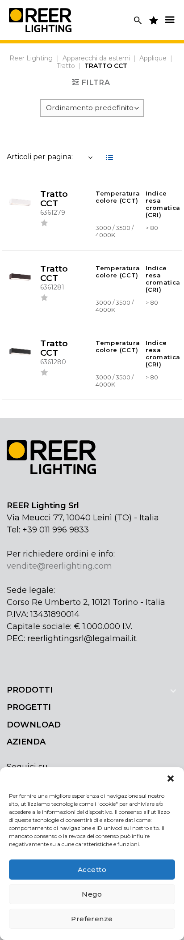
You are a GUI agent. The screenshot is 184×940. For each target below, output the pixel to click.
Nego (92, 894)
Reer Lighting (31, 58)
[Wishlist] (44, 224)
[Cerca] (138, 20)
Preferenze (92, 918)
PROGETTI (29, 707)
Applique (153, 58)
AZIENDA (26, 742)
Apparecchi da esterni (96, 58)
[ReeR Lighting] (40, 20)
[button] (170, 778)
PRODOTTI (30, 690)
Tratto (66, 66)
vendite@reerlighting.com (59, 566)
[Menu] (169, 19)
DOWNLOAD (34, 725)
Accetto (92, 869)
